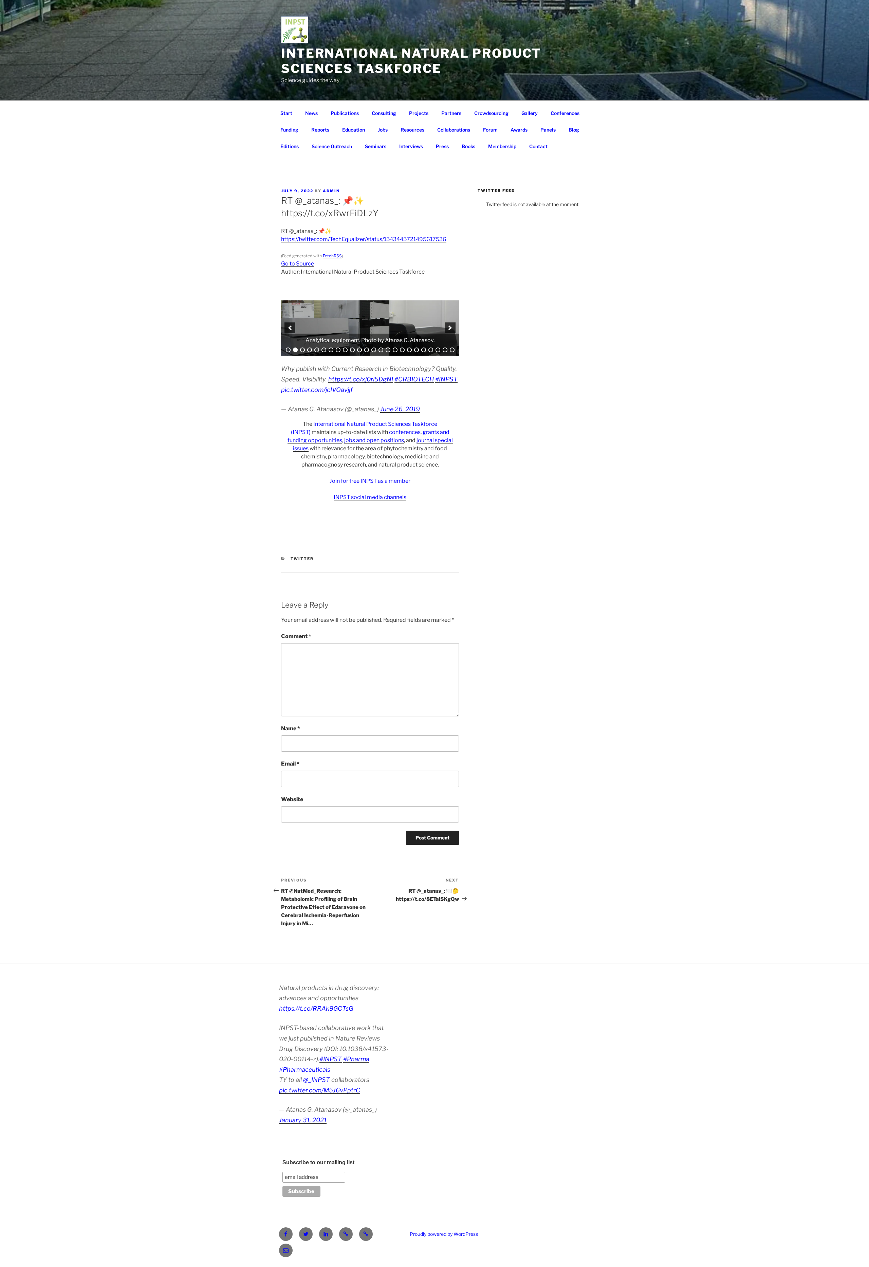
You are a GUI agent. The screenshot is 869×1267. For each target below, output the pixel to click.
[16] (395, 350)
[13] (373, 350)
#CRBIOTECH (414, 379)
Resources (412, 130)
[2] (295, 350)
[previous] (289, 327)
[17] (402, 350)
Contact (538, 146)
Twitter (302, 558)
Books (468, 146)
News (311, 113)
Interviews (411, 146)
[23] (445, 350)
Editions (289, 146)
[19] (416, 350)
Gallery (529, 113)
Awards (519, 130)
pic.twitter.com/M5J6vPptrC (319, 1090)
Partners (451, 113)
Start (286, 113)
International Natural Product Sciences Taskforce (411, 61)
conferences (405, 432)
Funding (289, 130)
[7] (331, 350)
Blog (574, 130)
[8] (338, 350)
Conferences (565, 113)
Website (292, 799)
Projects (418, 113)
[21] (430, 350)
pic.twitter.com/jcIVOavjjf (317, 389)
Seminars (375, 146)
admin (331, 191)
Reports (320, 130)
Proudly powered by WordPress (444, 1234)
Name (290, 728)
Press (442, 146)
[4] (309, 350)
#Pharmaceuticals (304, 1069)
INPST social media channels (370, 497)
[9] (345, 350)
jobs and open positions (374, 440)
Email (290, 763)
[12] (366, 350)
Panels (548, 130)
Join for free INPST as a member (370, 481)
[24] (452, 350)
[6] (323, 350)
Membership (502, 146)
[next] (450, 327)
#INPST (446, 379)
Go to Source (297, 263)
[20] (423, 350)
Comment (296, 636)
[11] (359, 350)
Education (353, 130)
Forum (490, 130)
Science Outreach (332, 146)
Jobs (383, 130)
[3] (302, 350)
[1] (288, 350)
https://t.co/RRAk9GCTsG (316, 1008)
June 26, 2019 (400, 409)
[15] (388, 350)
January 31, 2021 (303, 1120)
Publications (345, 113)
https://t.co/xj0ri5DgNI (360, 379)
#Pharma (356, 1059)
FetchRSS (332, 255)
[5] (316, 350)
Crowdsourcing (491, 113)
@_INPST (316, 1079)
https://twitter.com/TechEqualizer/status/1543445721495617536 (363, 239)
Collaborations (453, 130)
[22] (438, 350)
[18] (409, 350)
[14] (380, 350)
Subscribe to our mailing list (318, 1162)
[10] (352, 350)
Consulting (384, 113)
